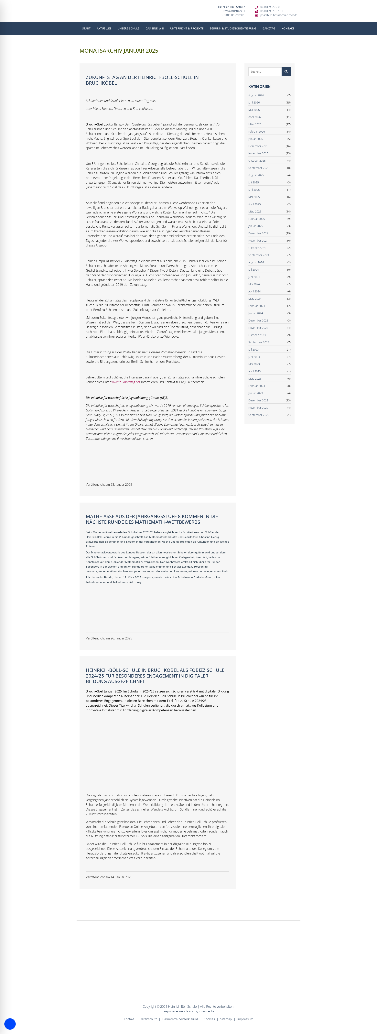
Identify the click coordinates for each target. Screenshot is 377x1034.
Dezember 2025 (258, 146)
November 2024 (258, 240)
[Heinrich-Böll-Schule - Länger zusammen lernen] (123, 11)
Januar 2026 (255, 139)
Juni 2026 (254, 102)
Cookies (209, 1019)
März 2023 (254, 378)
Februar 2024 (256, 306)
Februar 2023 (256, 386)
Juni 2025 (254, 189)
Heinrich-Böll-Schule (182, 1006)
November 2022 (258, 407)
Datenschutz (148, 1019)
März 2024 (254, 298)
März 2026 (254, 124)
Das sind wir (154, 28)
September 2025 (258, 168)
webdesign (186, 1011)
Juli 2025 (253, 182)
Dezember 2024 (258, 233)
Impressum (245, 1019)
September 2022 (258, 415)
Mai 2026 (254, 110)
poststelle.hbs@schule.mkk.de (278, 15)
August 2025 (256, 175)
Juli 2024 (253, 269)
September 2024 (258, 255)
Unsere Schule (128, 28)
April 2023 (254, 371)
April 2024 (254, 291)
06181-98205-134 (271, 11)
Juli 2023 (253, 349)
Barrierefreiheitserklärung (180, 1019)
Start (86, 28)
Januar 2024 (255, 313)
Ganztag (269, 28)
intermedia (206, 1011)
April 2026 (254, 117)
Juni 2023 (254, 357)
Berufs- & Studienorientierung (233, 28)
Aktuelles (104, 28)
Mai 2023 (254, 364)
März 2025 (254, 211)
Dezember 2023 (258, 320)
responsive (170, 1011)
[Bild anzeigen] (98, 456)
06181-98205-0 (270, 7)
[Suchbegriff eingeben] (286, 71)
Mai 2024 (254, 284)
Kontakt (288, 28)
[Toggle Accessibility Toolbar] (10, 1024)
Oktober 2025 (257, 160)
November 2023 (258, 328)
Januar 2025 (255, 226)
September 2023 (258, 342)
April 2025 (254, 204)
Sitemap (226, 1019)
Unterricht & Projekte (187, 28)
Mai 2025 (254, 197)
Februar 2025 (256, 219)
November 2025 (258, 153)
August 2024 (256, 262)
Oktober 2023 (257, 335)
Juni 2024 (254, 277)
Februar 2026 (256, 131)
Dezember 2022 (258, 400)
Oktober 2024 (257, 248)
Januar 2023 (255, 393)
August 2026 (256, 95)
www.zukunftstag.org (126, 382)
